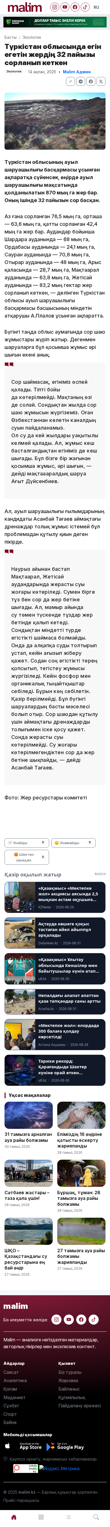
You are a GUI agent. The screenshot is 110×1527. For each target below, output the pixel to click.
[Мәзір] (41, 1517)
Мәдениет (14, 1397)
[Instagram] (54, 7)
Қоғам (10, 1389)
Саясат (11, 1372)
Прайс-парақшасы (21, 1500)
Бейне (10, 1422)
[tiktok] (94, 1319)
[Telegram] (80, 81)
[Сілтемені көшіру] (70, 81)
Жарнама (68, 1380)
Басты (11, 37)
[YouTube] (64, 7)
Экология (32, 37)
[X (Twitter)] (100, 81)
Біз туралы (70, 1372)
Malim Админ (77, 71)
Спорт (10, 1414)
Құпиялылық (71, 1397)
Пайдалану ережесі (79, 1405)
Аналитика (15, 1380)
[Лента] (69, 1517)
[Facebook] (75, 7)
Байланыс (69, 1389)
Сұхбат (11, 1405)
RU (96, 7)
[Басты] (14, 1517)
